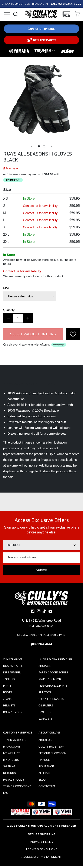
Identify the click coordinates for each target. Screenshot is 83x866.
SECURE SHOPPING (41, 834)
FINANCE (44, 759)
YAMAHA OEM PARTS (51, 679)
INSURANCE (46, 766)
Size (6, 288)
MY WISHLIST (11, 753)
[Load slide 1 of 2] (39, 146)
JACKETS (9, 679)
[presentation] (73, 334)
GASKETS (44, 712)
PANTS (7, 685)
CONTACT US (47, 786)
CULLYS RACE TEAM (51, 746)
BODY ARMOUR (12, 712)
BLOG (42, 779)
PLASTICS (45, 692)
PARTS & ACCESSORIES (53, 672)
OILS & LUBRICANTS (51, 698)
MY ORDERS (11, 759)
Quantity (8, 309)
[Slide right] (51, 146)
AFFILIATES (45, 773)
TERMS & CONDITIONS (17, 786)
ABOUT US (45, 740)
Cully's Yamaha (30, 825)
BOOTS (7, 692)
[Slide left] (31, 146)
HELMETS (9, 705)
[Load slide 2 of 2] (44, 146)
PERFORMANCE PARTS (53, 685)
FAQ (5, 792)
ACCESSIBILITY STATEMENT (41, 856)
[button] (7, 14)
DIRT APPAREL (12, 672)
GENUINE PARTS (44, 40)
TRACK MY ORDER (14, 740)
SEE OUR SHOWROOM (52, 753)
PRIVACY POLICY (13, 779)
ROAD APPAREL (13, 665)
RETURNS (9, 773)
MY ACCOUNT (11, 746)
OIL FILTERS (46, 705)
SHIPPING (9, 766)
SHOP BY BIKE (45, 28)
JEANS (7, 698)
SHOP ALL (45, 665)
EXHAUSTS (45, 718)
